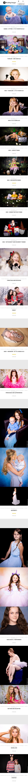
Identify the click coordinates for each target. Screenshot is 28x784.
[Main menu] (23, 1)
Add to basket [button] (14, 262)
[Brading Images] (9, 2)
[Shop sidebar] (18, 1)
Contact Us (21, 4)
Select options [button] (14, 16)
